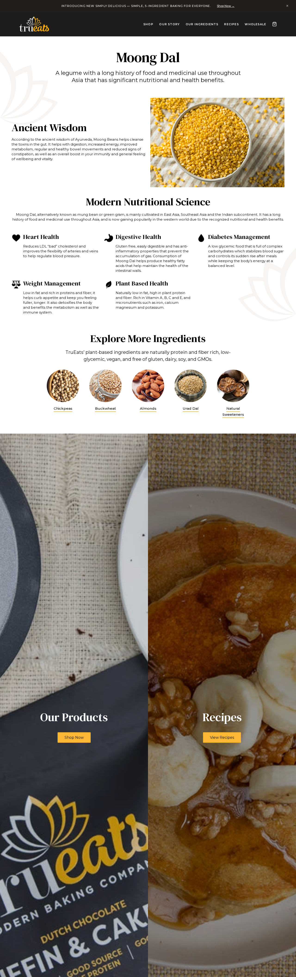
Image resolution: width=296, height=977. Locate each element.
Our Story (165, 24)
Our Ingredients (198, 24)
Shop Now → (224, 6)
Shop (144, 24)
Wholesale (251, 24)
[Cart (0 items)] (270, 24)
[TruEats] (34, 24)
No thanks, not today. (151, 544)
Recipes (227, 24)
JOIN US (148, 528)
